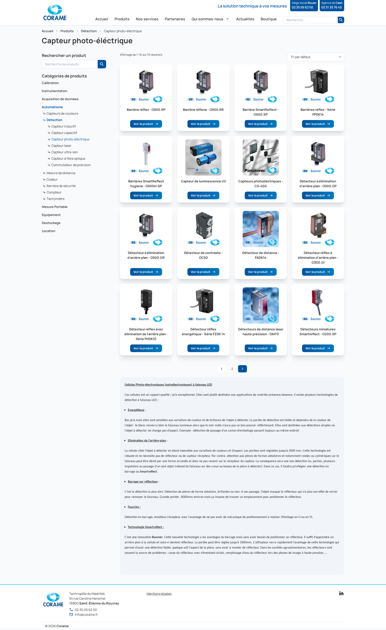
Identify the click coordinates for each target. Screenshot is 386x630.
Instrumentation (54, 91)
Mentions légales (159, 593)
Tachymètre (56, 198)
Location (48, 231)
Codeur (52, 179)
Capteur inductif (63, 126)
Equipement (51, 215)
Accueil (47, 31)
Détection (89, 31)
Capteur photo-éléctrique (70, 139)
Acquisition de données (60, 99)
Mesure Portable (55, 207)
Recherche (102, 64)
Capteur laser (61, 145)
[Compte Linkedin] (341, 593)
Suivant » (242, 368)
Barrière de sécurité (61, 186)
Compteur (54, 192)
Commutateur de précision (71, 165)
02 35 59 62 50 (302, 7)
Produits (67, 31)
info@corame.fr (86, 614)
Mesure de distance (61, 173)
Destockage (51, 223)
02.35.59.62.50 (86, 609)
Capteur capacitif (64, 133)
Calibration (50, 83)
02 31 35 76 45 (331, 7)
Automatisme (52, 107)
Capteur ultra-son (64, 152)
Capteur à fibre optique (68, 158)
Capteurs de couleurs (62, 113)
